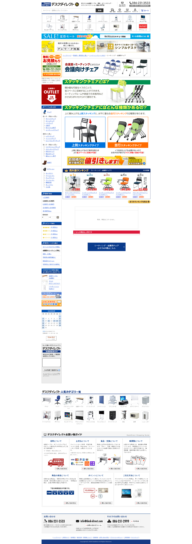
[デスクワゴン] (89, 27)
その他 (48, 187)
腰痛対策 (49, 182)
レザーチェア (50, 136)
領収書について (87, 537)
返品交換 (79, 537)
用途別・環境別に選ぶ (80, 55)
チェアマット (50, 178)
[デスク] (49, 18)
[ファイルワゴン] (62, 27)
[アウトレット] (143, 27)
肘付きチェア (50, 151)
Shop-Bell (51, 337)
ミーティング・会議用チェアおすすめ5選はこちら (106, 247)
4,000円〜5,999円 (48, 201)
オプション (50, 169)
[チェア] (89, 18)
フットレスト (50, 180)
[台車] (102, 27)
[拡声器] (129, 27)
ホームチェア (50, 121)
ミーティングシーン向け (97, 55)
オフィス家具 (51, 339)
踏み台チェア (50, 154)
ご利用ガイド (65, 537)
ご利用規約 (127, 537)
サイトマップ (135, 537)
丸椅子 (48, 125)
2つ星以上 (54, 234)
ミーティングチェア (52, 130)
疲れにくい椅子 (51, 156)
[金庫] (116, 27)
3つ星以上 (54, 231)
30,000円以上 (47, 211)
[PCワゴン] (75, 27)
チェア (49, 112)
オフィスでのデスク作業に (51, 247)
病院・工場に (47, 254)
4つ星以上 (54, 227)
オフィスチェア (51, 119)
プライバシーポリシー (116, 537)
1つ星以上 (54, 237)
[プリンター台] (129, 18)
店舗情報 (95, 537)
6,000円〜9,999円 (48, 204)
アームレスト (50, 175)
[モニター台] (143, 18)
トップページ (67, 55)
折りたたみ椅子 (51, 128)
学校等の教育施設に (49, 257)
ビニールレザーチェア (53, 141)
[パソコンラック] (116, 18)
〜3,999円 (46, 197)
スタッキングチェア (52, 149)
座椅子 (49, 162)
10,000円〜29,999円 (49, 208)
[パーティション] (102, 18)
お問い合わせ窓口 (104, 537)
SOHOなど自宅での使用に (51, 264)
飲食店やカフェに (48, 261)
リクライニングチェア (53, 147)
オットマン (49, 185)
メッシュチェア (51, 138)
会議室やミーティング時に (51, 250)
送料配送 (73, 537)
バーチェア (49, 123)
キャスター (49, 173)
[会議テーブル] (75, 18)
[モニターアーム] (49, 27)
